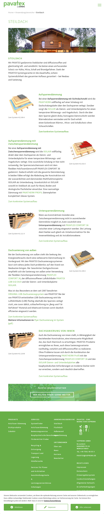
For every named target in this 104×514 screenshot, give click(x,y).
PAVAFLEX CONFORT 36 (77, 225)
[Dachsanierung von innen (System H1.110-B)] (21, 340)
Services (35, 419)
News (56, 450)
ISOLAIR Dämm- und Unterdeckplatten (57, 362)
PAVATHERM (45, 102)
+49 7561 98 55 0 (87, 452)
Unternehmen (60, 442)
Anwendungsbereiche (24, 12)
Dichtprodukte (14, 427)
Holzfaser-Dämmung (17, 423)
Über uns (58, 446)
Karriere (57, 454)
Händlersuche (37, 461)
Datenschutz (82, 471)
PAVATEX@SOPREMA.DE (86, 455)
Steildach (58, 423)
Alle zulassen (85, 507)
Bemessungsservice (39, 431)
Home (11, 12)
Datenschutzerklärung (52, 501)
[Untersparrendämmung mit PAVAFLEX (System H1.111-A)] (21, 220)
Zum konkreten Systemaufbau (53, 131)
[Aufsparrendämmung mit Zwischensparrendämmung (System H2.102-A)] (82, 150)
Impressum (81, 467)
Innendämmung (60, 435)
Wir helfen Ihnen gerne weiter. (52, 394)
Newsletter (59, 458)
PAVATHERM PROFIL (32, 192)
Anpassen (52, 507)
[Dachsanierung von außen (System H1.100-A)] (82, 259)
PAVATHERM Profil (71, 355)
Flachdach (58, 427)
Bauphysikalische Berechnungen (44, 435)
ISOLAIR (52, 108)
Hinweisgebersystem (86, 475)
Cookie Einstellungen (86, 479)
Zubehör (11, 431)
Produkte (13, 419)
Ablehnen (19, 507)
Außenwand (59, 431)
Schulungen (36, 487)
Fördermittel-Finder (40, 439)
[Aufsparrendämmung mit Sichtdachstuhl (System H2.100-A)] (21, 104)
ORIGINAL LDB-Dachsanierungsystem (26, 294)
